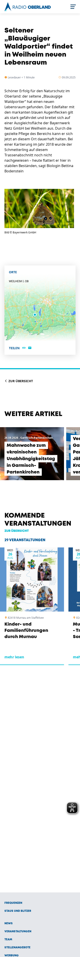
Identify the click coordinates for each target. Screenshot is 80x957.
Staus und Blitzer (17, 911)
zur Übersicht (16, 531)
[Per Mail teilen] (29, 348)
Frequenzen (13, 903)
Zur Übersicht (20, 381)
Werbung (11, 955)
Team (8, 939)
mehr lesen (14, 657)
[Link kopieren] (24, 348)
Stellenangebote (17, 947)
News (8, 923)
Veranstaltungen (17, 931)
